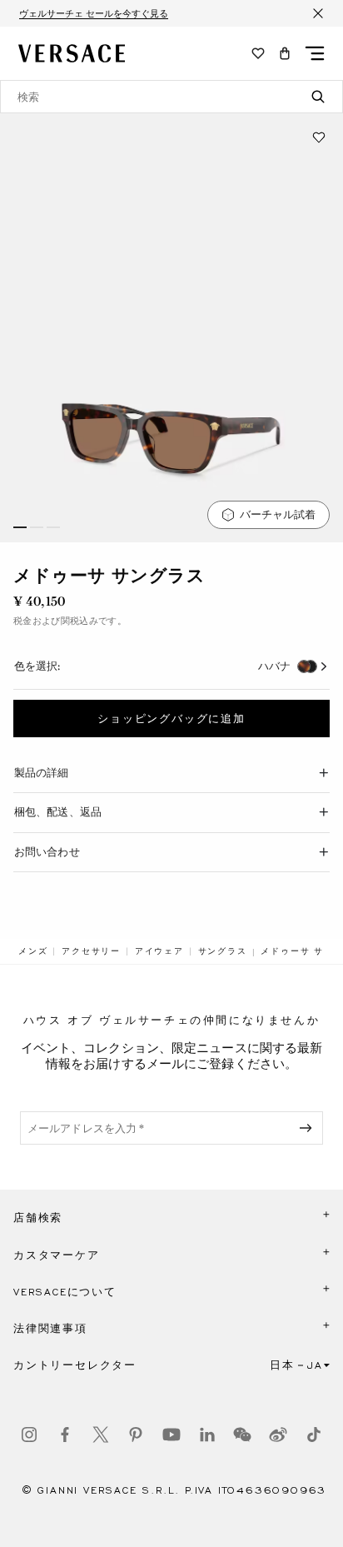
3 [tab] (53, 527)
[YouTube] (171, 1435)
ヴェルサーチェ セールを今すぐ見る (93, 13)
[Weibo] (278, 1435)
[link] (32, 951)
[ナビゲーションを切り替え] (315, 53)
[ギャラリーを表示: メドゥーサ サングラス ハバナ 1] (171, 327)
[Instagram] (29, 1435)
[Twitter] (101, 1435)
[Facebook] (65, 1435)
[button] (284, 53)
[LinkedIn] (207, 1435)
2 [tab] (36, 527)
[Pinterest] (136, 1435)
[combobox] (171, 96)
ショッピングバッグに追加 (171, 719)
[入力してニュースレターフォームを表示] (309, 1128)
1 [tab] (20, 527)
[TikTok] (314, 1435)
